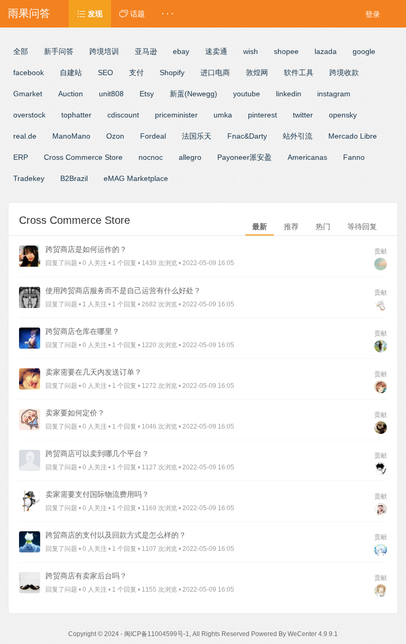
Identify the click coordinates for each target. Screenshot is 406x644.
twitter (303, 115)
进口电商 (215, 72)
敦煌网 (257, 72)
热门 (323, 226)
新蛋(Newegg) (193, 93)
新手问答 (58, 51)
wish (250, 51)
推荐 (291, 226)
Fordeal (153, 136)
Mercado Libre (352, 136)
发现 (94, 14)
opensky (343, 115)
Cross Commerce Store (83, 157)
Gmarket (27, 93)
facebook (28, 72)
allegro (190, 157)
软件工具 (298, 72)
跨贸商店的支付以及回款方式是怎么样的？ (115, 535)
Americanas (307, 157)
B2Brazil (74, 178)
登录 (372, 14)
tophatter (76, 115)
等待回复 (362, 226)
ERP (20, 157)
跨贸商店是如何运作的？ (86, 249)
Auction (70, 93)
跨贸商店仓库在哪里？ (82, 331)
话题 (136, 14)
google (364, 51)
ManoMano (71, 136)
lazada (326, 51)
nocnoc (151, 157)
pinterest (262, 115)
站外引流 (297, 136)
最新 (259, 226)
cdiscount (123, 115)
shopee (286, 51)
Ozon (115, 136)
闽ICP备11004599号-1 (156, 634)
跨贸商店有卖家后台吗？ (86, 576)
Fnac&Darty (247, 136)
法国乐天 (196, 136)
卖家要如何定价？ (75, 413)
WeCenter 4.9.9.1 (313, 634)
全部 (20, 51)
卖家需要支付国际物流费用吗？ (97, 494)
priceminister (176, 115)
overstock (29, 115)
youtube (246, 93)
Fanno (354, 157)
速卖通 (216, 51)
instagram (333, 93)
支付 (136, 72)
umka (223, 115)
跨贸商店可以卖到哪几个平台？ (97, 453)
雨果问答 (29, 13)
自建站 (71, 72)
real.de (24, 136)
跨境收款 (344, 72)
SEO (105, 72)
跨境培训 (104, 51)
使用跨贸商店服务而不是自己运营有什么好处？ (123, 290)
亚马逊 (146, 51)
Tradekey (28, 178)
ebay (181, 51)
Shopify (172, 72)
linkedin (288, 93)
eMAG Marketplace (136, 178)
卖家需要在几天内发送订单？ (93, 372)
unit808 (111, 93)
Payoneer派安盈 (244, 157)
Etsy (147, 93)
